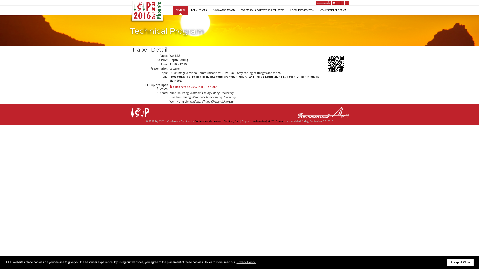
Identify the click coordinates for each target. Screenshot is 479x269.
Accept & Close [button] (460, 262)
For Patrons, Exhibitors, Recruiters (262, 10)
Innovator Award (224, 10)
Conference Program (333, 10)
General (180, 10)
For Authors (199, 10)
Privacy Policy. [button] (246, 262)
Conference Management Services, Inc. (217, 121)
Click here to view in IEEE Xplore (195, 87)
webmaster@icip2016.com (268, 121)
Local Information (302, 10)
